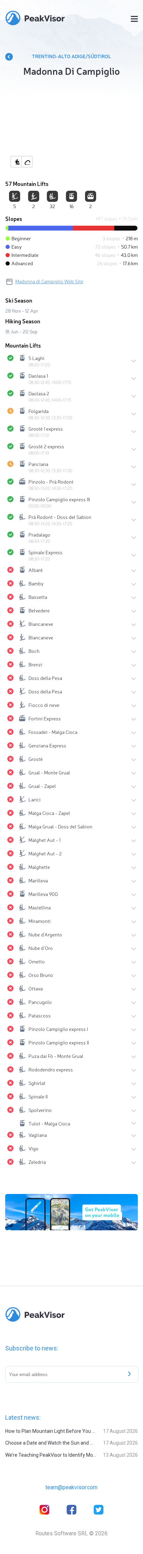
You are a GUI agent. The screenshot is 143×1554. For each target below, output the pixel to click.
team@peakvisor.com (71, 1487)
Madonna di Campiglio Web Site (49, 281)
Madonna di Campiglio (71, 70)
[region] (71, 128)
